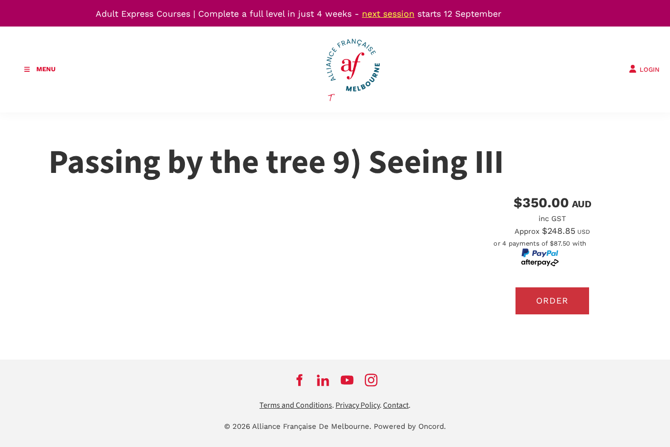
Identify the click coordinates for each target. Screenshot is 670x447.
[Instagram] (371, 379)
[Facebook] (298, 379)
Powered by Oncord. (410, 426)
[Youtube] (347, 379)
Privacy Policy (357, 405)
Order (552, 301)
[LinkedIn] (323, 379)
